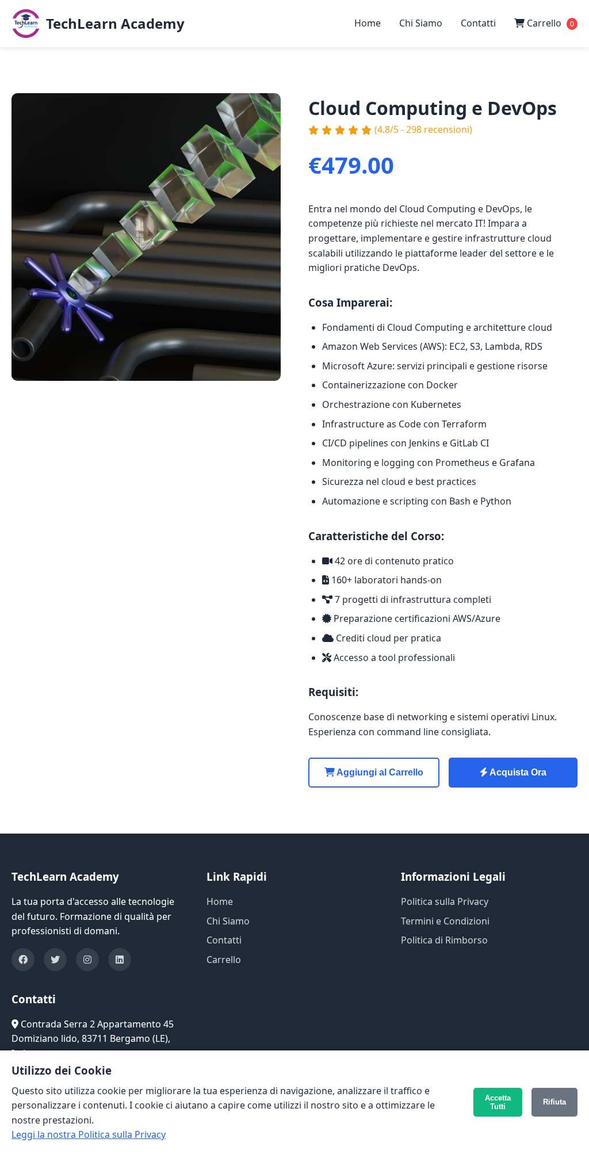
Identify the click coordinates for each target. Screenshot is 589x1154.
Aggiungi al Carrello (379, 772)
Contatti (478, 23)
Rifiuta (554, 1102)
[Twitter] (55, 959)
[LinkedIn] (119, 959)
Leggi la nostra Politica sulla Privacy (89, 1134)
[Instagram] (87, 959)
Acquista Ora (517, 772)
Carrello (549, 23)
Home (367, 23)
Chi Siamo (420, 23)
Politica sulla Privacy (444, 901)
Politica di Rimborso (444, 940)
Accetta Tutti (498, 1102)
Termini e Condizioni (445, 921)
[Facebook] (23, 959)
